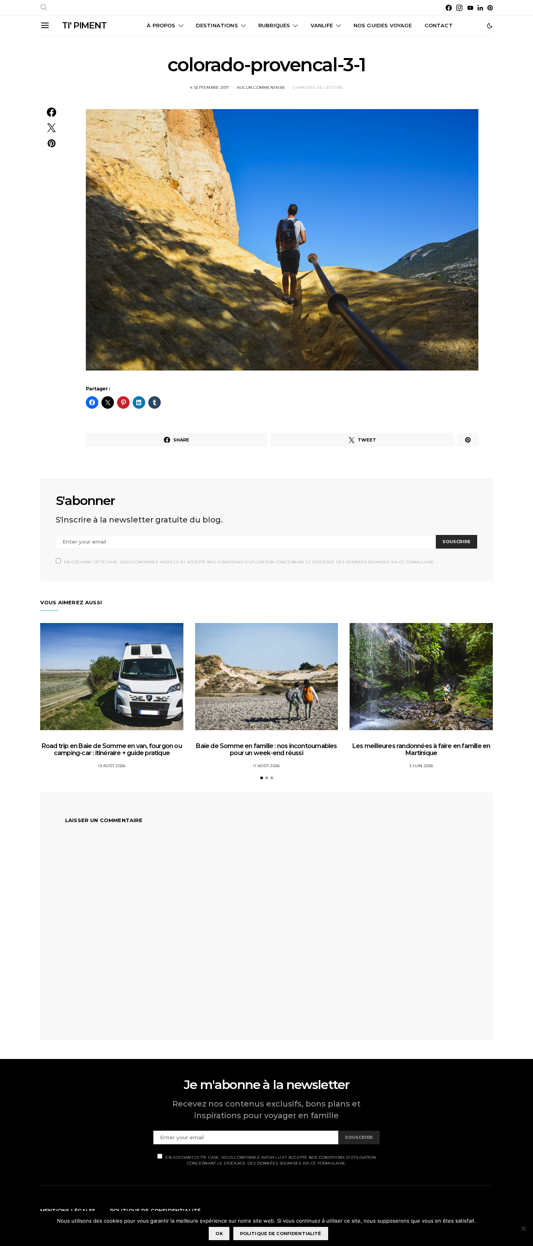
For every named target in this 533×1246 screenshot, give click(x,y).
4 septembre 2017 (209, 87)
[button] (490, 26)
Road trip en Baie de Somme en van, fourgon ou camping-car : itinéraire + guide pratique (112, 749)
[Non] (523, 1228)
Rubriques (274, 25)
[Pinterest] (490, 8)
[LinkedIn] (480, 8)
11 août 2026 (266, 765)
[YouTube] (470, 8)
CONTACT (439, 25)
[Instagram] (459, 8)
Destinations (217, 25)
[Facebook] (449, 8)
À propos (161, 25)
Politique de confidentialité (281, 1233)
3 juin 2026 (421, 765)
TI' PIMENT (84, 25)
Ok (218, 1233)
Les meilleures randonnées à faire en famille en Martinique (421, 749)
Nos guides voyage (383, 25)
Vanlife (322, 25)
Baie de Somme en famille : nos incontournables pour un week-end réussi (266, 749)
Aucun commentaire (261, 87)
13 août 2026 (111, 765)
